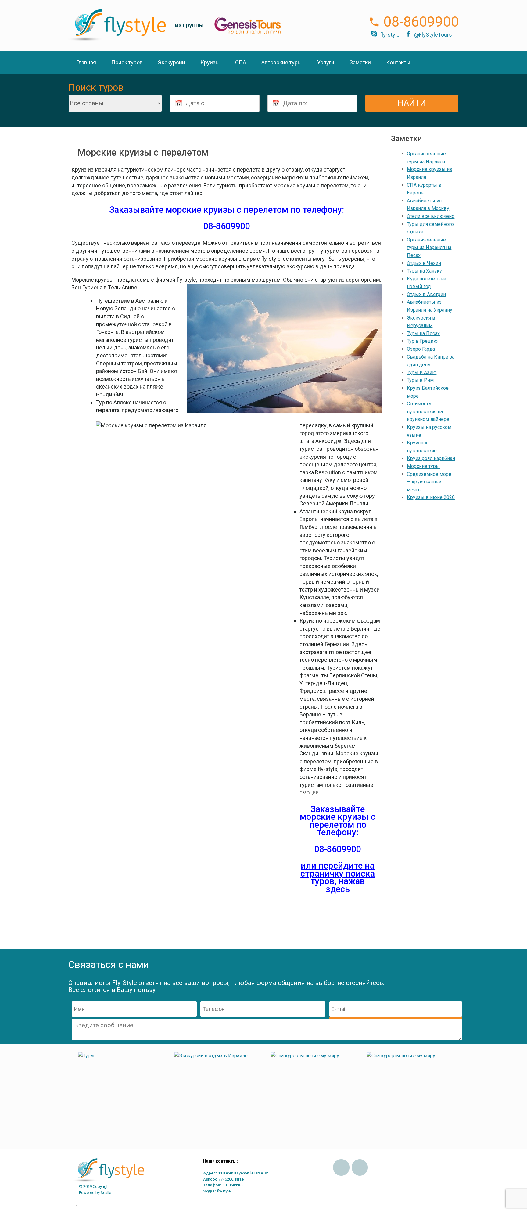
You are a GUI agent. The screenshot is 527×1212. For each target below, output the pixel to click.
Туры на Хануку (424, 271)
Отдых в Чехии (424, 263)
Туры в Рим (420, 380)
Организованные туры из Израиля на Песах (429, 247)
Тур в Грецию (422, 341)
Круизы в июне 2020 (431, 497)
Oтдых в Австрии (426, 294)
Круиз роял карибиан (431, 458)
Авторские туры (281, 62)
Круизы (210, 62)
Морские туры (423, 466)
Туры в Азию (421, 372)
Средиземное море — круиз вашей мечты (429, 482)
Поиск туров (127, 62)
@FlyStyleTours (433, 34)
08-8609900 (421, 21)
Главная (86, 62)
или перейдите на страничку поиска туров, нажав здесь (337, 877)
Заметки (360, 62)
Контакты (398, 62)
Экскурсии (171, 62)
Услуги (325, 62)
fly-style (390, 34)
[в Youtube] (360, 1167)
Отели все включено (430, 216)
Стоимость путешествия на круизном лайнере (428, 411)
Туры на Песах (423, 333)
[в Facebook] (341, 1167)
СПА (240, 62)
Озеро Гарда (421, 349)
